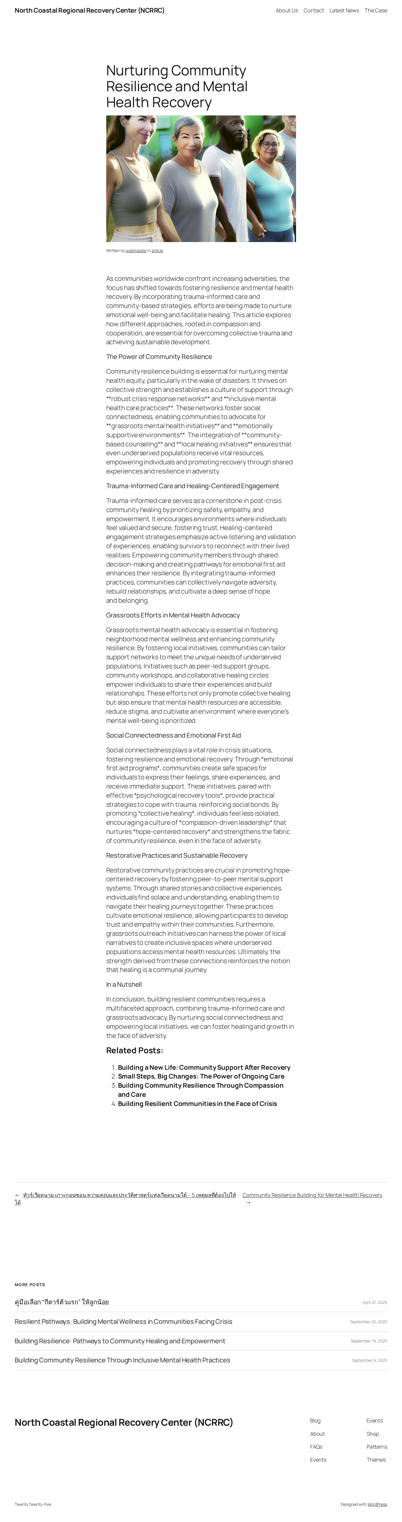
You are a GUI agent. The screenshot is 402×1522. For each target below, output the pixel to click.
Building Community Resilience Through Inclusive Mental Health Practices (122, 1360)
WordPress (377, 1504)
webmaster (136, 250)
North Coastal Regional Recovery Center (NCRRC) (90, 10)
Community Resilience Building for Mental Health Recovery (312, 1194)
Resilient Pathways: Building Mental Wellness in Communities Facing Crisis (123, 1321)
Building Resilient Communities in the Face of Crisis (198, 1103)
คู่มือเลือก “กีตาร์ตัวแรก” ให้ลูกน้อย (62, 1302)
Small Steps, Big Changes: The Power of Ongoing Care (201, 1076)
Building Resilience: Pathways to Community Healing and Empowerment (120, 1341)
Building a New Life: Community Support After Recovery (204, 1067)
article (157, 250)
